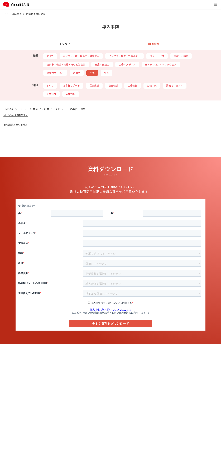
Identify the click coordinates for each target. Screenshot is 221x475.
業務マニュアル (174, 85)
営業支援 (94, 85)
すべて (50, 56)
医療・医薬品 (102, 64)
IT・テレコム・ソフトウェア (160, 64)
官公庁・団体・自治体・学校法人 (81, 56)
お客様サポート (71, 85)
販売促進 (113, 85)
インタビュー (67, 44)
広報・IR (152, 85)
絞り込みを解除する (15, 115)
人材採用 (70, 94)
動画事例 (153, 44)
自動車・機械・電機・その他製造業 (66, 64)
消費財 (76, 72)
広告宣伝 (132, 85)
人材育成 (51, 94)
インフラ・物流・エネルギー (124, 56)
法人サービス (157, 56)
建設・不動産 (181, 56)
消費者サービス (55, 72)
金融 (106, 72)
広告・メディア (127, 64)
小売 (92, 72)
